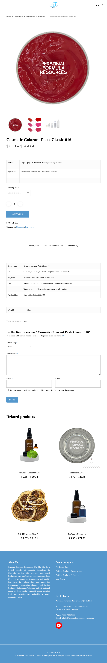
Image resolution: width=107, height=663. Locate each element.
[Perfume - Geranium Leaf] (29, 445)
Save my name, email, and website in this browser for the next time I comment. (42, 390)
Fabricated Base (62, 567)
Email (58, 378)
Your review (12, 354)
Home (8, 17)
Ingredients (18, 17)
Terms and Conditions (53, 652)
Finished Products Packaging (67, 575)
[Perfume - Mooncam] (77, 506)
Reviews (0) (73, 246)
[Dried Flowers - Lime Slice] (29, 506)
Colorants (41, 17)
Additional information (53, 246)
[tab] (33, 245)
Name (9, 378)
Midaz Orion (88, 655)
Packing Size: (13, 188)
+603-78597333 (68, 615)
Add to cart (17, 214)
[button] (3, 5)
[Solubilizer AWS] (77, 445)
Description (34, 246)
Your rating (11, 343)
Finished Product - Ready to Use (69, 571)
